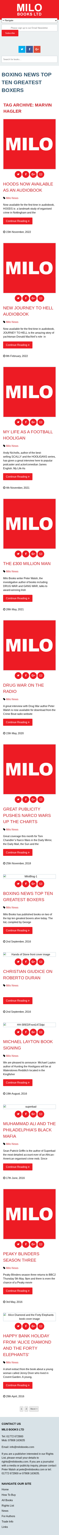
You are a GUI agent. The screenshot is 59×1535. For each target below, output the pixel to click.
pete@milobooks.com (31, 1469)
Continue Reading (16, 221)
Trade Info (7, 1521)
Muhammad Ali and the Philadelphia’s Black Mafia (29, 1130)
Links (5, 1527)
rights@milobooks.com (15, 1461)
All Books (7, 1500)
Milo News (12, 198)
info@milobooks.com (22, 1447)
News (5, 1510)
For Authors (8, 1516)
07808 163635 (16, 1440)
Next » (34, 1409)
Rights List (8, 1505)
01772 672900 (14, 1436)
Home (5, 1489)
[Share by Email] (40, 174)
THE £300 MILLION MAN (27, 563)
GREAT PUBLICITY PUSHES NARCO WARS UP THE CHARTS (27, 815)
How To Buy (9, 1494)
